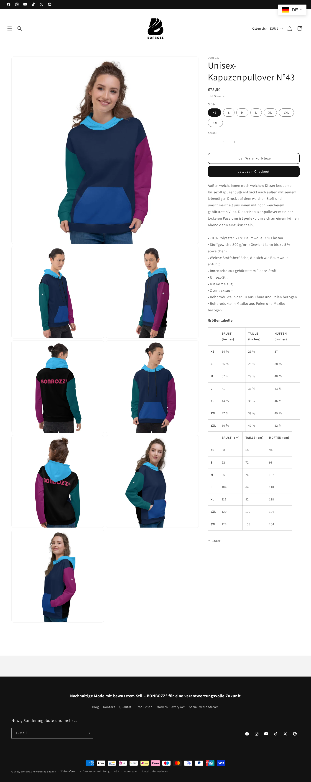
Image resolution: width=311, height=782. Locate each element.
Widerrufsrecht (70, 771)
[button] (10, 28)
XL (270, 112)
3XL (215, 123)
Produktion (143, 707)
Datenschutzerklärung (96, 771)
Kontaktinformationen (154, 771)
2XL (286, 112)
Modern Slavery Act (171, 707)
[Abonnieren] (88, 733)
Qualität (125, 707)
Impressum (130, 771)
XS (214, 112)
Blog (95, 707)
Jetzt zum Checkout (254, 171)
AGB (116, 771)
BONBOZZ (26, 771)
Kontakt (109, 707)
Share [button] (216, 541)
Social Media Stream (204, 707)
